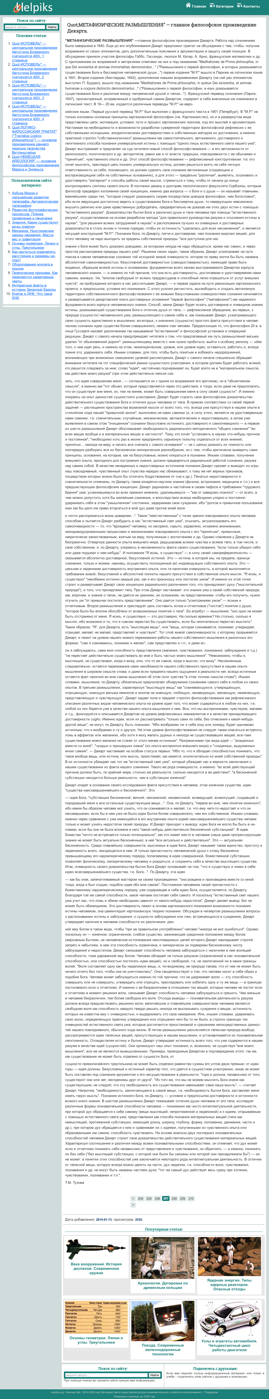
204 (140, 1198)
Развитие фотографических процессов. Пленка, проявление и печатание (35, 214)
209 (182, 1198)
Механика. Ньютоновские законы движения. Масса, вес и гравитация (33, 235)
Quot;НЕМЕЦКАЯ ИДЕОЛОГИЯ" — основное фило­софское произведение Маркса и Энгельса (35, 163)
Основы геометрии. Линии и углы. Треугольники (35, 245)
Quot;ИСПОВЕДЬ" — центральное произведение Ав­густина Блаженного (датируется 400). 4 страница (34, 114)
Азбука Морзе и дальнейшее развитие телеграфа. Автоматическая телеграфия (35, 199)
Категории (224, 6)
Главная (199, 6)
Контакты (251, 6)
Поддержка (211, 1392)
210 (191, 1198)
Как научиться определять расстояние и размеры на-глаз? (33, 256)
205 (149, 1198)
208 (174, 1198)
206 (157, 1198)
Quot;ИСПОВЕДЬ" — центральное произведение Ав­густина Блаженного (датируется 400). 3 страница (34, 93)
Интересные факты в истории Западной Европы (34, 287)
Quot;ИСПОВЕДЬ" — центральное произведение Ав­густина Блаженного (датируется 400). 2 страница (34, 73)
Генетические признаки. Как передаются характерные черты (35, 277)
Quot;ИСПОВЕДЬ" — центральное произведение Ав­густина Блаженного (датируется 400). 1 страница (34, 52)
